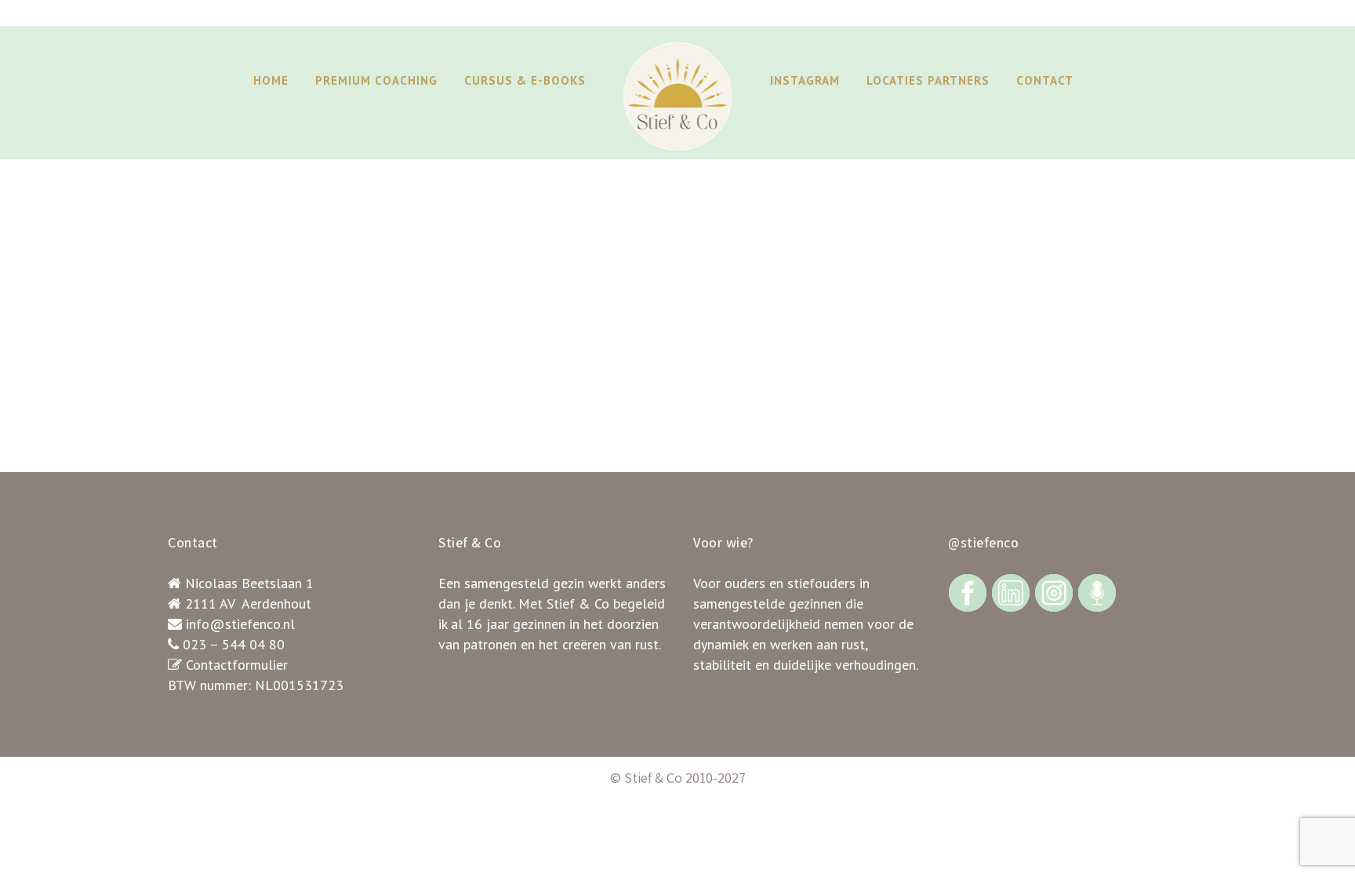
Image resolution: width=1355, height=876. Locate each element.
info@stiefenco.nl (240, 624)
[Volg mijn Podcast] (1097, 592)
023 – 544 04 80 (234, 644)
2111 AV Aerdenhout (248, 603)
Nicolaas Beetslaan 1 (249, 583)
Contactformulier (237, 665)
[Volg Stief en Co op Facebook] (967, 592)
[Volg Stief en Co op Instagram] (1053, 592)
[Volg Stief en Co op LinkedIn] (1010, 592)
